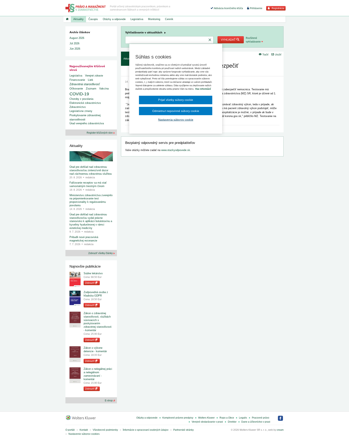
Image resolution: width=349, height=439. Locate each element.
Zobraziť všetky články (100, 253)
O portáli (70, 429)
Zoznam (91, 88)
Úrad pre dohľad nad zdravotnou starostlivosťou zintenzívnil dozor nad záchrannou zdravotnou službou (90, 170)
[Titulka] (67, 19)
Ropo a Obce (227, 417)
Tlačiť (265, 54)
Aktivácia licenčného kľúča (228, 8)
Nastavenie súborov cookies (84, 434)
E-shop (109, 400)
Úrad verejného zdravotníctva (86, 123)
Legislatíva (136, 19)
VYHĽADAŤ (229, 39)
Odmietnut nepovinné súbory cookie (175, 111)
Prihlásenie (255, 8)
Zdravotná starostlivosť (84, 84)
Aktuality (78, 19)
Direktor (232, 421)
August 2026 (76, 37)
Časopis (93, 19)
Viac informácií (203, 89)
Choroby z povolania (81, 98)
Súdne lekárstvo (93, 273)
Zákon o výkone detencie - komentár (95, 349)
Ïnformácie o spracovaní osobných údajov (145, 429)
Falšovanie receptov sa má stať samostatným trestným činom (88, 184)
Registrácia (277, 8)
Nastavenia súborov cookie (175, 119)
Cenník (169, 19)
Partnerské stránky (183, 429)
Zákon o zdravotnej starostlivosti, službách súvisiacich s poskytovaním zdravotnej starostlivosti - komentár (97, 322)
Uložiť (278, 54)
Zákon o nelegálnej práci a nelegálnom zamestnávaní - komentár (98, 374)
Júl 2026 (74, 43)
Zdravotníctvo (77, 106)
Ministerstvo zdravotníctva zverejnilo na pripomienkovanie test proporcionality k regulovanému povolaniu (90, 200)
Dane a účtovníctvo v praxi (255, 421)
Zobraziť (90, 283)
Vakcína (104, 88)
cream (280, 429)
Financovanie (77, 79)
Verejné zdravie (94, 75)
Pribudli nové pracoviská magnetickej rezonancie (83, 239)
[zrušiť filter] (209, 40)
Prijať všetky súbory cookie (175, 99)
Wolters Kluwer (206, 417)
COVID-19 (79, 93)
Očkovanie (76, 88)
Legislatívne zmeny (80, 111)
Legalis (243, 417)
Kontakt (84, 429)
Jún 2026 (74, 48)
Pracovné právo (260, 417)
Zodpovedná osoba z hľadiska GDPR (96, 294)
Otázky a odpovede (114, 19)
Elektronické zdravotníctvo (85, 102)
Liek (90, 79)
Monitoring (154, 19)
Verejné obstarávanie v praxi (207, 421)
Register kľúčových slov (100, 132)
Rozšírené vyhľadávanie (253, 40)
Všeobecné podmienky (105, 429)
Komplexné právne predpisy (177, 417)
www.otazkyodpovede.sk (175, 150)
